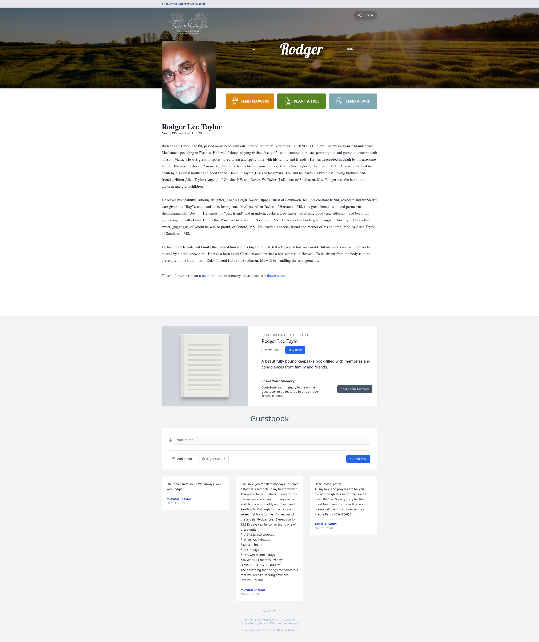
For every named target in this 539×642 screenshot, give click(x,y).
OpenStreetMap (274, 630)
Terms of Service (281, 623)
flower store (276, 275)
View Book (272, 350)
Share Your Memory (355, 389)
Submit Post (358, 459)
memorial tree (212, 275)
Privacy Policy (257, 623)
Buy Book (295, 350)
